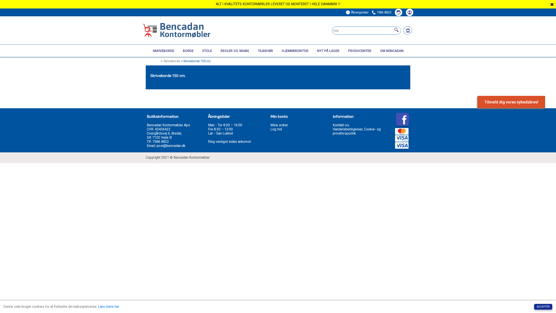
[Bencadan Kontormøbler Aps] (189, 30)
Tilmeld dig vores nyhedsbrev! (511, 102)
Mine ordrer (279, 125)
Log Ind (276, 129)
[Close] (552, 4)
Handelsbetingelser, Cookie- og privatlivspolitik (357, 131)
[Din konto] (409, 12)
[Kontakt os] (398, 12)
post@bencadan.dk (171, 146)
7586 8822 (384, 12)
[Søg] (396, 30)
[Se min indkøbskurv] (407, 30)
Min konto (279, 116)
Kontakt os (341, 125)
